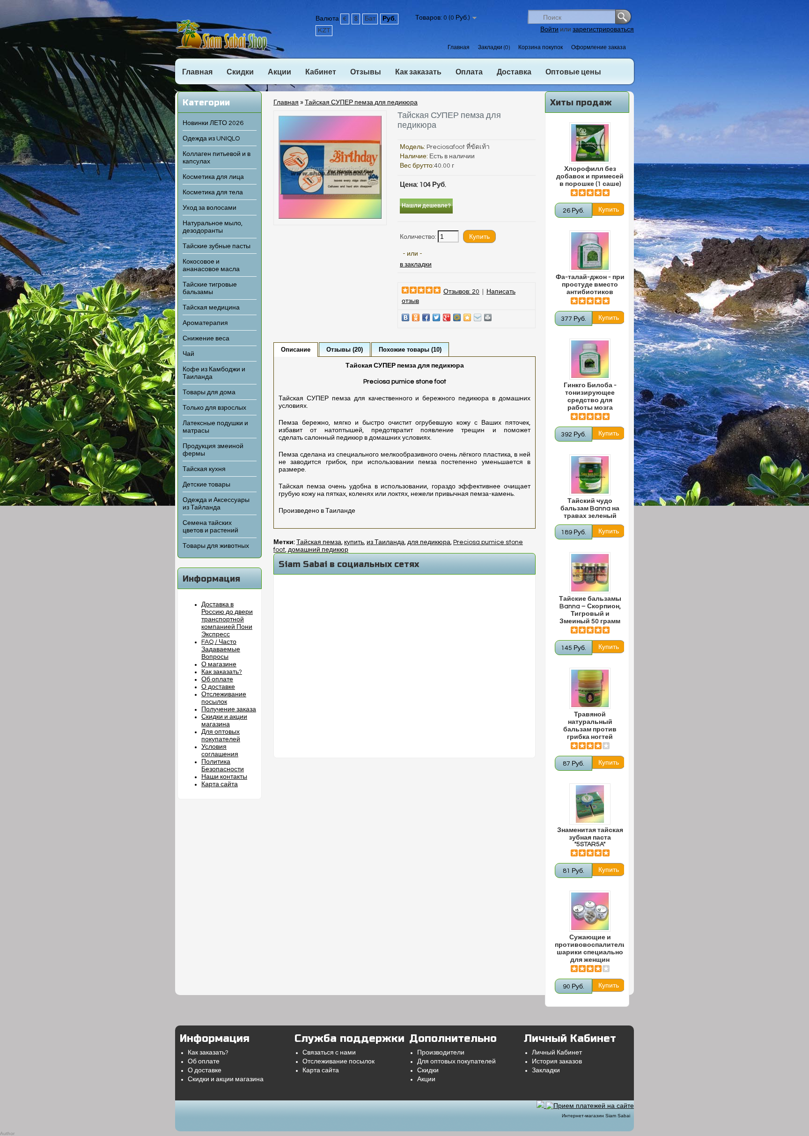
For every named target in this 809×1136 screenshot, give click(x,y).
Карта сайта (219, 784)
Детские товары (206, 484)
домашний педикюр (318, 549)
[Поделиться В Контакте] (405, 317)
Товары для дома (209, 392)
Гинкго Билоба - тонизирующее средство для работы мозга (590, 396)
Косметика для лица (213, 177)
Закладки (546, 1070)
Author (7, 1133)
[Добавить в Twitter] (436, 317)
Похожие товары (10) (410, 349)
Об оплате (217, 679)
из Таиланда (385, 542)
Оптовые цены (573, 72)
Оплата (469, 72)
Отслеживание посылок (338, 1061)
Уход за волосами (209, 208)
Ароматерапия (205, 323)
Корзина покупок (540, 47)
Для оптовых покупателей (456, 1061)
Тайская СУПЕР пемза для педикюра (361, 102)
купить (354, 542)
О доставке (218, 687)
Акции (279, 72)
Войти (549, 29)
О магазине (218, 664)
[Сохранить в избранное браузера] (467, 317)
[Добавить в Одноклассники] (415, 317)
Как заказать (418, 72)
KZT (324, 30)
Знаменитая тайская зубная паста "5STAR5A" (590, 837)
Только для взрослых (214, 408)
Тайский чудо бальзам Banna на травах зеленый (589, 508)
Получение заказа (228, 709)
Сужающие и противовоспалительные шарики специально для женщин (590, 948)
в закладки (416, 264)
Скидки (240, 72)
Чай (188, 354)
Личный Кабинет (557, 1052)
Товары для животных (216, 546)
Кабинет (320, 72)
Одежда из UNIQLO (211, 138)
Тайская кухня (204, 469)
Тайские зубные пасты (216, 246)
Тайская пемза (318, 542)
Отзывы (365, 72)
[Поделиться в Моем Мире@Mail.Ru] (457, 317)
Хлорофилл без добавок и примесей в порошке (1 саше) (590, 176)
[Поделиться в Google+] (446, 317)
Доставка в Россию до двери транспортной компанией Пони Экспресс (227, 619)
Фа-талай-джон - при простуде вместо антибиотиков (590, 284)
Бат (370, 18)
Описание (295, 349)
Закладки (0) (494, 47)
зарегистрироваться (603, 29)
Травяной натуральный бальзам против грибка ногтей (590, 725)
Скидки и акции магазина (226, 1079)
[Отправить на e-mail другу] (477, 317)
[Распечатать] (488, 317)
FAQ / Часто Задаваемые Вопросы (220, 649)
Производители (440, 1052)
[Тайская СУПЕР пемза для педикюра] (330, 217)
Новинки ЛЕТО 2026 (213, 123)
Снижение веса (206, 338)
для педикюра (428, 542)
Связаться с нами (329, 1052)
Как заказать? (221, 672)
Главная (459, 47)
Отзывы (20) (344, 349)
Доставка (514, 72)
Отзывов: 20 (461, 291)
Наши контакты (224, 777)
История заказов (557, 1061)
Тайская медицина (211, 307)
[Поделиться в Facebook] (426, 317)
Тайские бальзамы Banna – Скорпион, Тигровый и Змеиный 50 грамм (590, 610)
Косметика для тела (213, 192)
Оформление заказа (598, 47)
